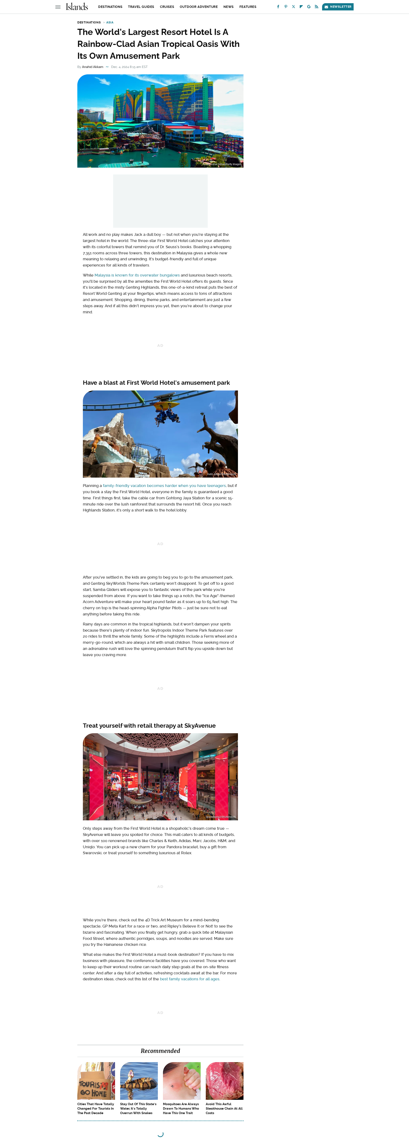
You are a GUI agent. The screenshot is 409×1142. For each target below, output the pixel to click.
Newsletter (340, 6)
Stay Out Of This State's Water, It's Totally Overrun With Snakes (138, 1108)
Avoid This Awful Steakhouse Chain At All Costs (224, 1108)
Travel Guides (141, 7)
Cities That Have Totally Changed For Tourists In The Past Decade (95, 1108)
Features (247, 7)
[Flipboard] (301, 7)
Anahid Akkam (92, 67)
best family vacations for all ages (189, 979)
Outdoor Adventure (199, 7)
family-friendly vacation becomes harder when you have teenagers (164, 485)
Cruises (167, 7)
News (228, 7)
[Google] (309, 7)
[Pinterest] (286, 7)
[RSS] (316, 7)
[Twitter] (293, 7)
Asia (109, 22)
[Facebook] (278, 7)
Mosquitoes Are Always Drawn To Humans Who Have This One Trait (181, 1108)
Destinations (110, 7)
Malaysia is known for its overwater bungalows (137, 275)
